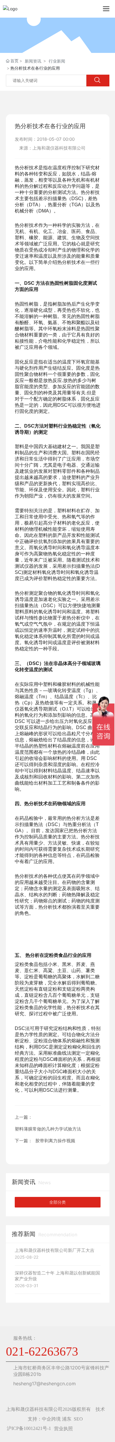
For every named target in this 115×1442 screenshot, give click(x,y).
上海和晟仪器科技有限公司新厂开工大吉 (54, 1250)
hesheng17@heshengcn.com (44, 1383)
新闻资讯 (33, 60)
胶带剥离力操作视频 (55, 1140)
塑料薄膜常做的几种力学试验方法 (48, 1129)
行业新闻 (57, 60)
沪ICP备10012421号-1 (29, 1428)
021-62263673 (42, 1351)
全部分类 (57, 1202)
